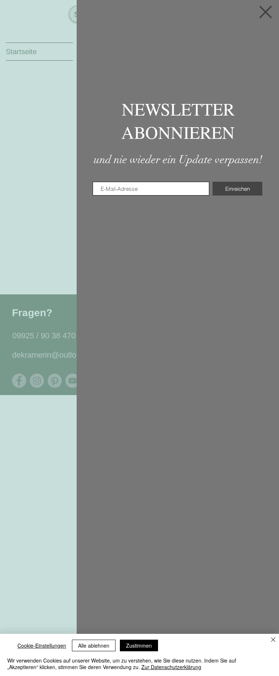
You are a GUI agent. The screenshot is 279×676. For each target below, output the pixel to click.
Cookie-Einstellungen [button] (41, 645)
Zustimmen (139, 645)
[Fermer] (273, 640)
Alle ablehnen (93, 645)
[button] (265, 12)
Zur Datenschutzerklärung (171, 667)
